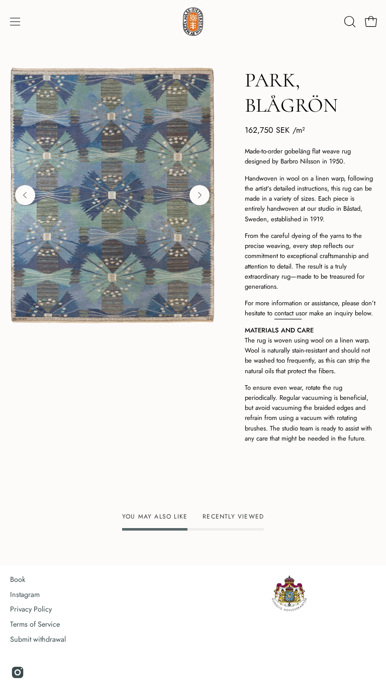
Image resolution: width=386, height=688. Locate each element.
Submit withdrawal (38, 639)
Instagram (25, 594)
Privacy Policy (31, 609)
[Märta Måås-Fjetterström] (193, 22)
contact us (288, 313)
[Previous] (25, 195)
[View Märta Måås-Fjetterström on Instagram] (17, 672)
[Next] (199, 195)
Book (17, 579)
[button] (349, 22)
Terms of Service (35, 624)
